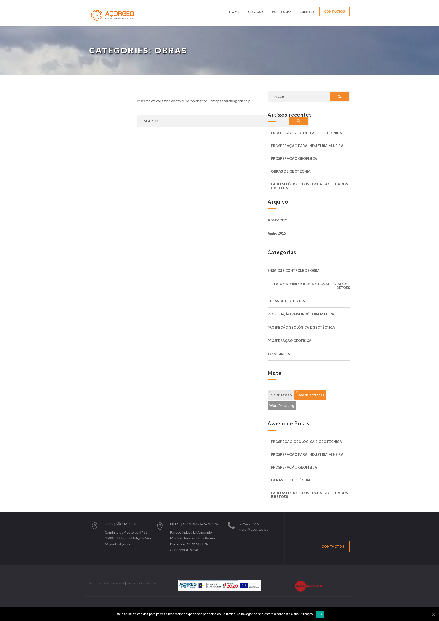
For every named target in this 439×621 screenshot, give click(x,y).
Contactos (334, 11)
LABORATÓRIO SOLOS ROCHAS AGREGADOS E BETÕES (309, 185)
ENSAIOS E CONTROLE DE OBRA (294, 270)
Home (234, 11)
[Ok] (433, 614)
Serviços (255, 11)
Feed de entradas (310, 395)
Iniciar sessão (280, 395)
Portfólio (281, 11)
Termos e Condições (142, 583)
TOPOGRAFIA (279, 354)
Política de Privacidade (106, 583)
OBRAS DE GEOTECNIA (286, 301)
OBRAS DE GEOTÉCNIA (291, 171)
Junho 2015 (277, 233)
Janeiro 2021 (278, 220)
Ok (320, 614)
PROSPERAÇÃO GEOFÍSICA (294, 158)
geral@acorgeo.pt (253, 529)
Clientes (306, 11)
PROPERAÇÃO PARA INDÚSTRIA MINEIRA (301, 314)
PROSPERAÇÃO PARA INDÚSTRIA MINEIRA (307, 145)
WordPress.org (281, 405)
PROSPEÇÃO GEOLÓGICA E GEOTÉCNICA (306, 133)
